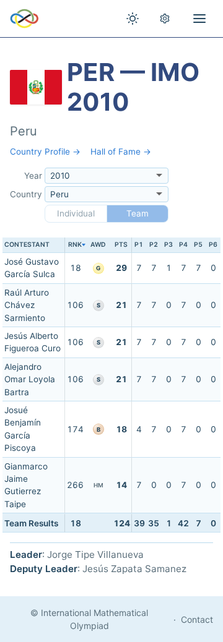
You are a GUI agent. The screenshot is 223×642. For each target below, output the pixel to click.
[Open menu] (199, 18)
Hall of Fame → (120, 151)
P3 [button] (168, 245)
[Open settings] (165, 18)
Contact (197, 619)
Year (33, 176)
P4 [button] (183, 245)
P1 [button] (138, 245)
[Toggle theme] (132, 18)
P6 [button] (213, 245)
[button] (74, 245)
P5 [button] (198, 245)
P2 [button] (153, 245)
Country (26, 194)
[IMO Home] (24, 18)
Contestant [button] (27, 245)
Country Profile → (45, 151)
